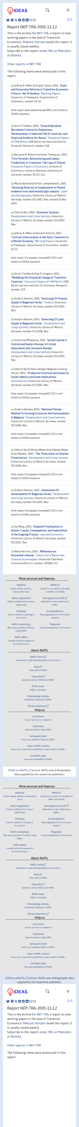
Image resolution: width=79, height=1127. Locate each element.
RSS (50, 50)
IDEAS (11, 770)
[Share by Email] (30, 20)
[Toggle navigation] (47, 11)
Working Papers (50, 93)
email (43, 50)
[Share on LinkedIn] (27, 20)
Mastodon (64, 50)
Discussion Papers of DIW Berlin (43, 281)
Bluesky (16, 55)
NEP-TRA (43, 33)
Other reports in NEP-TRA (24, 64)
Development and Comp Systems (30, 216)
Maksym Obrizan (34, 42)
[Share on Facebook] (19, 20)
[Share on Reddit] (23, 20)
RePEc (24, 770)
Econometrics (19, 381)
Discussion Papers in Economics (29, 166)
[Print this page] (34, 20)
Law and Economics (51, 534)
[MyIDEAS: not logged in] (69, 19)
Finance (48, 302)
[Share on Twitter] (16, 20)
